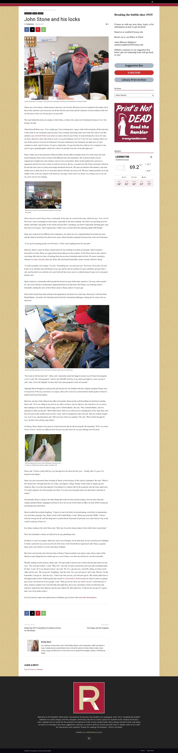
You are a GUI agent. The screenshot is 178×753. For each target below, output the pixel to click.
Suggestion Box (134, 65)
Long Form (34, 10)
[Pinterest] (37, 29)
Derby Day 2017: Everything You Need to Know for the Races (42, 629)
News (34, 13)
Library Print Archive (134, 79)
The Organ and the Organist (98, 628)
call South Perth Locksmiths (44, 135)
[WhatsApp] (43, 29)
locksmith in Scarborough (76, 578)
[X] (32, 29)
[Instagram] (152, 1)
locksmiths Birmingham (87, 597)
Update (40, 13)
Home (26, 10)
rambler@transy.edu (134, 31)
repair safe (37, 259)
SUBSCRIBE (134, 72)
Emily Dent (30, 24)
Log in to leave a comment (33, 669)
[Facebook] (26, 29)
